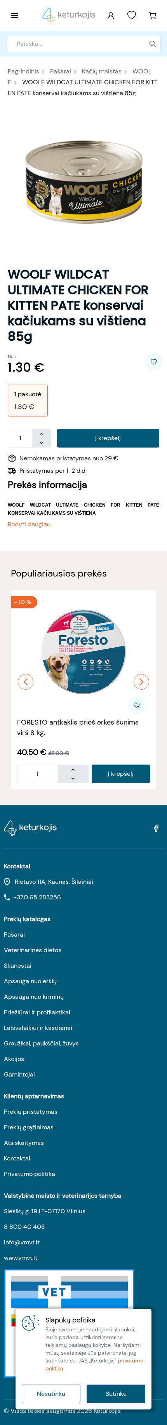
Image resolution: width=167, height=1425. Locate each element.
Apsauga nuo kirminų (34, 997)
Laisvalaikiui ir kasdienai (38, 1028)
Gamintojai (19, 1074)
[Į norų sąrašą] (131, 15)
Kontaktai (17, 1158)
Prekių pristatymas (30, 1112)
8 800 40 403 (24, 1227)
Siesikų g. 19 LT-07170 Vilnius (44, 1211)
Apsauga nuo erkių (30, 981)
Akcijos (14, 1059)
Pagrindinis (23, 71)
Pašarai (60, 71)
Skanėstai (17, 966)
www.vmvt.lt (20, 1258)
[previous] (25, 682)
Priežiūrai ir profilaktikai (37, 1012)
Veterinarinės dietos (32, 950)
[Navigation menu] (15, 15)
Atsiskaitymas (24, 1143)
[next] (141, 682)
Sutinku (116, 1394)
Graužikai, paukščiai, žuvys (41, 1043)
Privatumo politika (29, 1174)
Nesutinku (51, 1394)
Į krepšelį (108, 438)
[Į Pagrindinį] (68, 15)
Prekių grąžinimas (29, 1127)
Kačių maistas (102, 71)
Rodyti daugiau (29, 524)
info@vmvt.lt (22, 1242)
